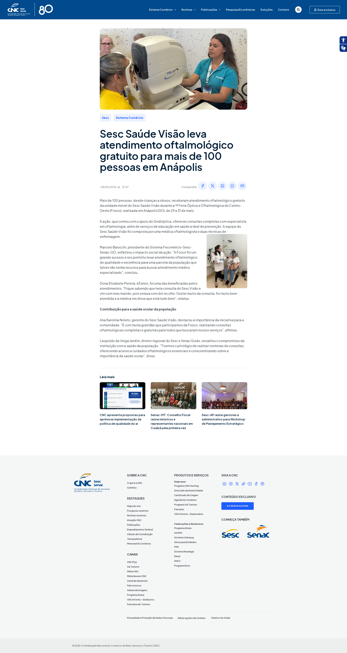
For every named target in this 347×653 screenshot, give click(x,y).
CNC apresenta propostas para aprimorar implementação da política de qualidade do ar (122, 419)
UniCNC (178, 532)
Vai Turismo (133, 566)
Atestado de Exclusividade (188, 490)
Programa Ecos (182, 565)
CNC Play (132, 562)
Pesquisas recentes (138, 510)
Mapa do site (134, 506)
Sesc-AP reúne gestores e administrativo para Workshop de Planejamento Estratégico (223, 419)
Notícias (186, 9)
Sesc (105, 118)
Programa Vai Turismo (185, 504)
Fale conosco (134, 585)
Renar (177, 556)
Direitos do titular (220, 618)
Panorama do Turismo (138, 604)
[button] (202, 186)
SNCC (177, 561)
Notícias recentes (136, 515)
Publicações (209, 9)
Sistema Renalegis (184, 551)
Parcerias (179, 509)
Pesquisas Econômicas (240, 9)
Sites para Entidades (185, 542)
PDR (176, 547)
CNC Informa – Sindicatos (140, 599)
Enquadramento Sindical (140, 529)
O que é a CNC (134, 483)
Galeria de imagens (137, 590)
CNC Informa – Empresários (188, 514)
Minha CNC (132, 571)
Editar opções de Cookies (191, 618)
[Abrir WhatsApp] (338, 643)
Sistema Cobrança (184, 537)
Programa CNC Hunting (186, 486)
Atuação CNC (134, 520)
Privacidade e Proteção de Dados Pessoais (150, 618)
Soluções (266, 9)
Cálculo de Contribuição (140, 534)
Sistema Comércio (161, 9)
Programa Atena (135, 595)
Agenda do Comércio (185, 500)
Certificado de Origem (186, 495)
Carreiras (132, 487)
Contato (283, 9)
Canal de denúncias (137, 581)
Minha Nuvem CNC (136, 576)
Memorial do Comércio (139, 543)
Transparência (134, 539)
